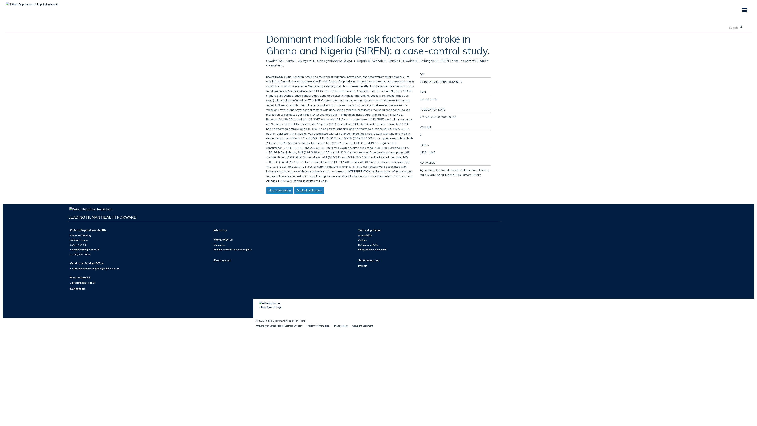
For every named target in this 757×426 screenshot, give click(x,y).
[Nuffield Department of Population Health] (32, 3)
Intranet (362, 265)
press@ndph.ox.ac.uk (83, 282)
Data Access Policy (368, 245)
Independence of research (372, 249)
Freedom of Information (318, 325)
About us (220, 230)
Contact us (77, 288)
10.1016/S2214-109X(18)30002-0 (441, 81)
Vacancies (219, 245)
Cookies (362, 240)
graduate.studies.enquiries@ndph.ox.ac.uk (95, 268)
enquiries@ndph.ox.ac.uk (85, 249)
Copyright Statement (362, 325)
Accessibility (365, 235)
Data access (222, 260)
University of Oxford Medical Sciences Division (279, 325)
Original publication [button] (309, 190)
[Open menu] (744, 10)
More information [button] (280, 190)
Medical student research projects (233, 249)
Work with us (223, 239)
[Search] (741, 27)
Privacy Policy (341, 325)
